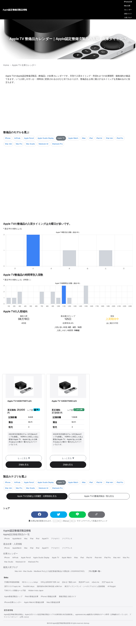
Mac (25, 538)
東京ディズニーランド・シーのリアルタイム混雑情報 (85, 586)
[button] (39, 514)
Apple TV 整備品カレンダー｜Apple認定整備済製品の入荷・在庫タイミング (68, 39)
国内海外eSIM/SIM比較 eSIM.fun (49, 586)
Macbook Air (43, 144)
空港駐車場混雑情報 (11, 582)
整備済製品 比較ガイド (67, 596)
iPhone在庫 (128, 2)
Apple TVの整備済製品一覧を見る (99, 496)
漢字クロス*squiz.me (12, 586)
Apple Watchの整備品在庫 (34, 602)
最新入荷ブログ (10, 567)
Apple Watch (73, 138)
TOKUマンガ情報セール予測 (15, 590)
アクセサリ (55, 538)
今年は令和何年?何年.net (50, 582)
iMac (84, 138)
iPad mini (109, 138)
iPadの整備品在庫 (31, 596)
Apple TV (61, 138)
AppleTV (45, 538)
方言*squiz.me (107, 582)
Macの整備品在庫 (53, 602)
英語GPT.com (84, 582)
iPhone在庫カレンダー (12, 602)
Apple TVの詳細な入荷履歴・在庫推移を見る (37, 496)
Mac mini (8, 144)
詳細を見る (24, 464)
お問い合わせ (24, 617)
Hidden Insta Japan (35, 590)
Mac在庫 (127, 6)
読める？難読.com (69, 582)
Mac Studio (30, 144)
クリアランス (67, 538)
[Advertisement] (68, 106)
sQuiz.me (95, 582)
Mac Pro (19, 144)
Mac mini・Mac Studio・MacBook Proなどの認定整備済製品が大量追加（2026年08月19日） (50, 571)
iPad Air (99, 138)
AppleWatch (17, 538)
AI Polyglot (112, 586)
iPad (91, 138)
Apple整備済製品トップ (13, 596)
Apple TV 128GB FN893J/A (64, 401)
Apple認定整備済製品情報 (17, 530)
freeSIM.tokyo (28, 586)
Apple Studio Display (46, 138)
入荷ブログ (128, 18)
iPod (37, 538)
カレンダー (128, 10)
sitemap (86, 623)
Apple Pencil (29, 138)
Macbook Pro (57, 144)
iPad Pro (120, 138)
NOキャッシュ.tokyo (30, 582)
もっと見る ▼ (24, 458)
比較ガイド (128, 14)
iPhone (7, 138)
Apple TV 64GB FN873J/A (19, 401)
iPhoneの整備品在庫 (48, 596)
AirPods (17, 138)
